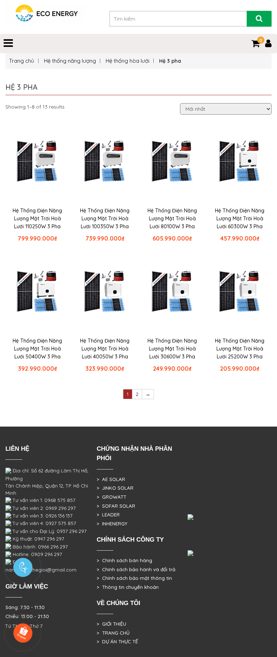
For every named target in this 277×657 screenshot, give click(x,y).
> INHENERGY (112, 523)
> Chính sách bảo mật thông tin (134, 578)
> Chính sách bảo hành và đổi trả (136, 569)
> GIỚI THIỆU (111, 624)
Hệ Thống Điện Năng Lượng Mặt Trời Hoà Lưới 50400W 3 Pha (37, 349)
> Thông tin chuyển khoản (128, 587)
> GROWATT (111, 497)
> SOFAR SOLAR (116, 506)
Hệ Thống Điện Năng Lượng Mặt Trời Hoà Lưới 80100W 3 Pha (172, 218)
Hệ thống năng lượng (70, 60)
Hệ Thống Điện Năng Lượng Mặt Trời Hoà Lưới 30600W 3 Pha (172, 349)
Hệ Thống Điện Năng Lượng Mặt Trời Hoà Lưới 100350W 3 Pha (104, 218)
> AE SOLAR (111, 479)
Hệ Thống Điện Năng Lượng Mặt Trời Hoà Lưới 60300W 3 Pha (239, 218)
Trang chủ (21, 60)
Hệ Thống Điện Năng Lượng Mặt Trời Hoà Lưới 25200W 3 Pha (239, 349)
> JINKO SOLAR (115, 488)
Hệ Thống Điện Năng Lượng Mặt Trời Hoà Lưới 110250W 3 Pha (37, 218)
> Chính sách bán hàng (124, 560)
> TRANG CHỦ (113, 633)
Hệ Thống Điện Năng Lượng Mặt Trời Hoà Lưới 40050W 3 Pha (104, 349)
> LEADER (108, 514)
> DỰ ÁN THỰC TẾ (117, 641)
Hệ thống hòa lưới (127, 60)
